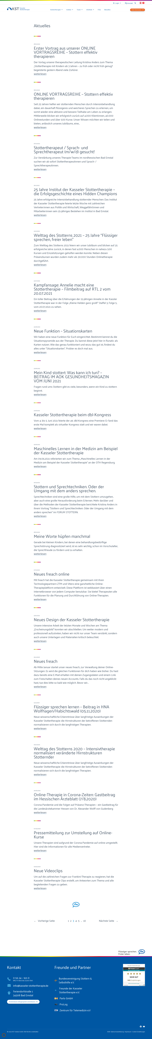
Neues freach (45, 661)
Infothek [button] (89, 9)
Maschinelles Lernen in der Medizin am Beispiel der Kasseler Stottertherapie (76, 450)
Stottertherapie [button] (55, 9)
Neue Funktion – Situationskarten (63, 330)
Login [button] (117, 3)
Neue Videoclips (48, 870)
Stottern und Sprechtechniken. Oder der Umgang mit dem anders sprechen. (69, 488)
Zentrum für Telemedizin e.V (75, 1010)
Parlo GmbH (66, 998)
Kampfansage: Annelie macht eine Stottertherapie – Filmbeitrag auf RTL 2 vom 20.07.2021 (72, 288)
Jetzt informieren (137, 10)
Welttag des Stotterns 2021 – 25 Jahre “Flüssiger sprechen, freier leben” (76, 237)
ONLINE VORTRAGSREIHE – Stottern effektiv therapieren (73, 96)
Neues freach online (51, 574)
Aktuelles (107, 9)
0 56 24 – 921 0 (21, 977)
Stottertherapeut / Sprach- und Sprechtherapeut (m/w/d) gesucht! (64, 149)
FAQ (99, 9)
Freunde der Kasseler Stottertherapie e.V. (70, 990)
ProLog (63, 1004)
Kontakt (130, 3)
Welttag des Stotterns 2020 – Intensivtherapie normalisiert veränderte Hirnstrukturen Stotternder (74, 752)
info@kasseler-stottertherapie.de (30, 985)
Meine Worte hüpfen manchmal (62, 536)
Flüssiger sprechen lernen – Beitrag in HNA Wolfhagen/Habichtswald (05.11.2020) (71, 708)
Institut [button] (68, 9)
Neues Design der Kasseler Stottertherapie (71, 619)
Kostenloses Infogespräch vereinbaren (22, 1001)
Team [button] (79, 9)
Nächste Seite (108, 921)
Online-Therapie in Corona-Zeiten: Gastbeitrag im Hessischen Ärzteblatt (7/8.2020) (74, 796)
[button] (135, 3)
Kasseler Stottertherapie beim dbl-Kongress (72, 414)
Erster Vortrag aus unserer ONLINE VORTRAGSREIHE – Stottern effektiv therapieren (65, 52)
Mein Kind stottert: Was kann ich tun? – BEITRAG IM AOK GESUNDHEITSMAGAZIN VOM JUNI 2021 (71, 376)
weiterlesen (40, 74)
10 (84, 920)
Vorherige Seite (44, 921)
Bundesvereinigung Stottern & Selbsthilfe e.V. (75, 980)
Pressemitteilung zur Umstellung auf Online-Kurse (73, 834)
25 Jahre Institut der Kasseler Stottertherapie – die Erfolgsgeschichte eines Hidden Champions (75, 191)
